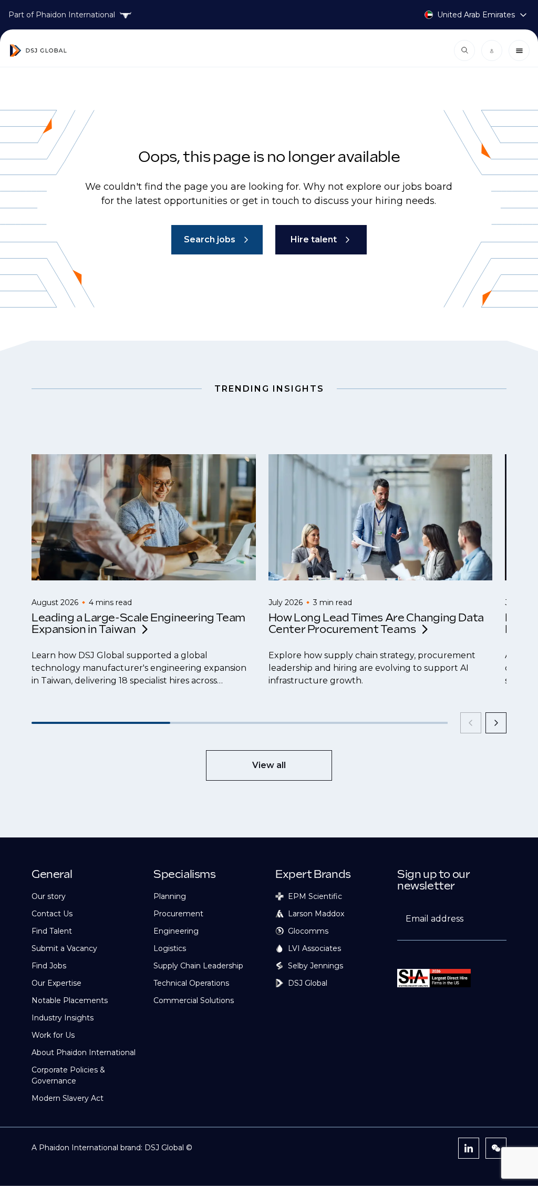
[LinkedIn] (468, 1148)
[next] (495, 722)
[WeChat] (495, 1148)
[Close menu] (519, 50)
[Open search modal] (464, 50)
